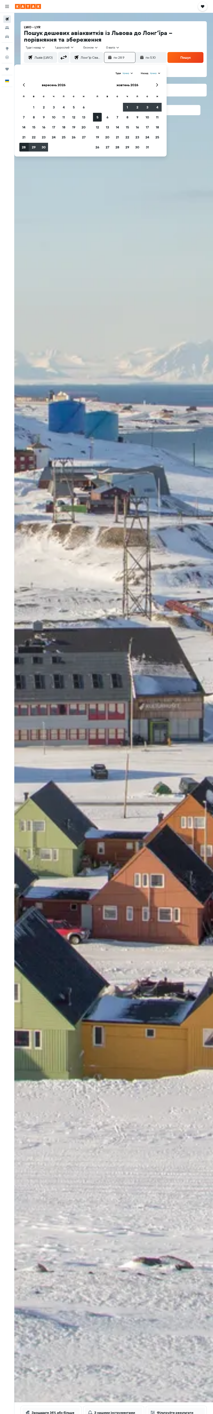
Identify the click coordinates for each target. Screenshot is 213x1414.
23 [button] (44, 137)
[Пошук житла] (7, 28)
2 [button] (44, 107)
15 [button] (33, 127)
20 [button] (84, 127)
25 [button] (64, 137)
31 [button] (147, 147)
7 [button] (24, 117)
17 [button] (53, 127)
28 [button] (24, 147)
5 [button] (74, 107)
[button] (7, 6)
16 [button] (43, 127)
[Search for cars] (7, 36)
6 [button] (84, 107)
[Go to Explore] (7, 48)
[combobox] (91, 47)
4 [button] (64, 107)
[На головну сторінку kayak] (28, 6)
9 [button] (44, 117)
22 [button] (34, 137)
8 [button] (34, 117)
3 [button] (54, 107)
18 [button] (63, 127)
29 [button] (34, 147)
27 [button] (83, 137)
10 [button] (54, 117)
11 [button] (63, 117)
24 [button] (54, 137)
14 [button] (23, 127)
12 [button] (73, 117)
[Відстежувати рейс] (7, 57)
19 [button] (73, 127)
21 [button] (23, 137)
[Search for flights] (7, 19)
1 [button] (33, 107)
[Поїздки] (7, 69)
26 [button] (74, 137)
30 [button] (44, 147)
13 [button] (83, 117)
